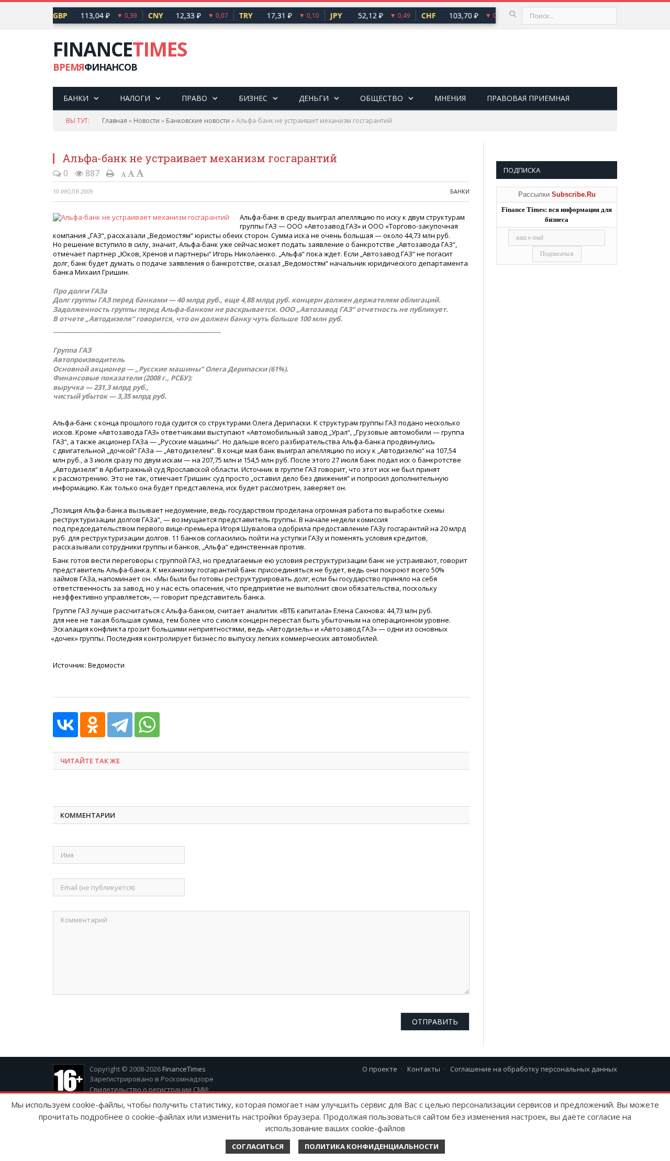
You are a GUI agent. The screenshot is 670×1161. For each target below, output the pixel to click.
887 (91, 173)
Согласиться (258, 1146)
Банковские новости (198, 120)
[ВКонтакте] (65, 724)
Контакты (423, 1069)
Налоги (135, 98)
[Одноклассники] (92, 724)
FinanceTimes (184, 1069)
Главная (114, 120)
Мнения (450, 98)
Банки (75, 98)
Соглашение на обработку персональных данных (533, 1069)
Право (194, 98)
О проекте (379, 1069)
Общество (381, 98)
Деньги (314, 98)
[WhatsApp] (147, 724)
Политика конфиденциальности (372, 1146)
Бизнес (253, 98)
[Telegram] (119, 724)
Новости (146, 120)
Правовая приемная (528, 98)
